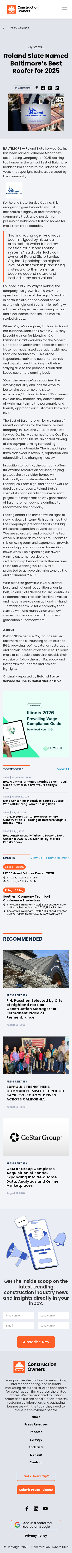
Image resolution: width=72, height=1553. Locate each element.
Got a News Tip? (36, 1476)
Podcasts (36, 1447)
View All (63, 769)
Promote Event (57, 858)
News (36, 1417)
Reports (36, 1432)
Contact (36, 1462)
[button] (64, 9)
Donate (36, 1455)
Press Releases (36, 1424)
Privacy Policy (36, 1536)
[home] (22, 9)
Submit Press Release (36, 1489)
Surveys (36, 1440)
